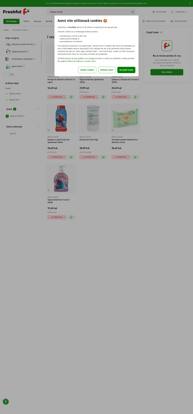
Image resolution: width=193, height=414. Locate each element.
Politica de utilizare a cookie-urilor (81, 61)
